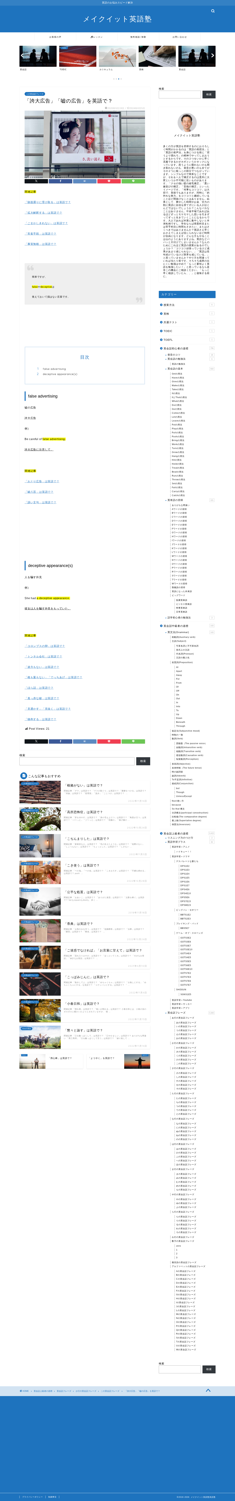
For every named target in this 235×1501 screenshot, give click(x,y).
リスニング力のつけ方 (190, 838)
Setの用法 (177, 483)
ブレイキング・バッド (187, 923)
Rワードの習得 (179, 572)
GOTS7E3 (185, 977)
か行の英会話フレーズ (183, 1043)
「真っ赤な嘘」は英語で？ (42, 698)
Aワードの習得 (179, 509)
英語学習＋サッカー (182, 1004)
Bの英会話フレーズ (186, 1275)
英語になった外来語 (182, 591)
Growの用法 (178, 452)
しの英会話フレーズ (186, 1077)
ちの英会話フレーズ (186, 1102)
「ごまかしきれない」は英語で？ (46, 223)
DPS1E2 (185, 866)
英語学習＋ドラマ (181, 856)
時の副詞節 (177, 772)
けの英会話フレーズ (186, 1059)
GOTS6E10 (186, 969)
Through (180, 726)
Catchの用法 (178, 495)
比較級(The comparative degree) (189, 817)
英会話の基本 (190, 368)
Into (178, 706)
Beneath (180, 722)
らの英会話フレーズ (186, 1216)
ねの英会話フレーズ (186, 1135)
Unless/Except (184, 796)
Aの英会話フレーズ (186, 1271)
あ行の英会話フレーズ (183, 1018)
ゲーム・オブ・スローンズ (189, 933)
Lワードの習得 (179, 552)
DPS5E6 (185, 897)
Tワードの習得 (179, 579)
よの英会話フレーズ (186, 1207)
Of (177, 687)
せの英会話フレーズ (186, 1085)
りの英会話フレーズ (186, 1220)
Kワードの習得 (179, 548)
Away (179, 675)
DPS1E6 (185, 882)
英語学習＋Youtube (182, 1000)
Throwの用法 (178, 479)
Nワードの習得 (179, 560)
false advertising (54, 369)
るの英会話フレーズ (186, 1224)
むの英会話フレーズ (186, 1182)
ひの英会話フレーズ (186, 1152)
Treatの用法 (178, 468)
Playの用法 (177, 428)
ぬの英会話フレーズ (186, 1131)
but (178, 788)
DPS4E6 (185, 889)
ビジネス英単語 (184, 604)
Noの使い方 (178, 801)
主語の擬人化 (183, 657)
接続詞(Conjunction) (183, 783)
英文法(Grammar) (190, 632)
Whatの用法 (178, 401)
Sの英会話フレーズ (186, 1338)
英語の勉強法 (178, 364)
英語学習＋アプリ (181, 1008)
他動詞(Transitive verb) (188, 751)
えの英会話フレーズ (186, 1034)
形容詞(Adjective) (181, 764)
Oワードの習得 (179, 564)
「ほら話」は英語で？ (39, 687)
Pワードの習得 (179, 568)
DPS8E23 (185, 905)
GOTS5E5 (185, 961)
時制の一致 (177, 735)
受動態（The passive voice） (191, 743)
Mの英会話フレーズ (186, 1314)
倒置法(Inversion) (181, 824)
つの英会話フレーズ (186, 1106)
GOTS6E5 (185, 965)
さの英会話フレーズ (186, 1073)
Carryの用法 (178, 491)
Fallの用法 (177, 487)
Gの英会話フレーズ (186, 1294)
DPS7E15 (185, 901)
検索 (22, 755)
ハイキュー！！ (184, 851)
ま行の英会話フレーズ (183, 1169)
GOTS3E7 (185, 946)
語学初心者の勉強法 (190, 617)
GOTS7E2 (185, 973)
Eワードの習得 (179, 525)
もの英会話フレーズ (186, 1189)
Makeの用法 (178, 385)
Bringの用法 (178, 440)
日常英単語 (181, 612)
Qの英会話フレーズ (186, 1330)
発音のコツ (190, 354)
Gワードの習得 (179, 532)
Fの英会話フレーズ (185, 1291)
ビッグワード (178, 595)
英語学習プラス (190, 842)
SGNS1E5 (185, 994)
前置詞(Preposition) (182, 662)
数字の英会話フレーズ (183, 1241)
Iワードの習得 (179, 540)
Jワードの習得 (179, 544)
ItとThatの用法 (179, 397)
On (177, 695)
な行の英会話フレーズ (183, 1119)
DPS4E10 (185, 893)
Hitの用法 (177, 460)
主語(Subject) (179, 641)
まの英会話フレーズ (186, 1174)
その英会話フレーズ (186, 1088)
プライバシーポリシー (32, 1497)
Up (177, 714)
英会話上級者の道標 (189, 833)
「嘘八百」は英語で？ (39, 491)
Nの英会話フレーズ (186, 1318)
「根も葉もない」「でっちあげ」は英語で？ (53, 677)
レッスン (98, 37)
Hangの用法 (178, 456)
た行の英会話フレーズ (183, 1093)
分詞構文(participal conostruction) (190, 813)
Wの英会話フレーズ (186, 1349)
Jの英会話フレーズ (185, 1306)
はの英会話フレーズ (186, 1149)
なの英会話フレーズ (186, 1123)
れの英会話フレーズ (186, 1228)
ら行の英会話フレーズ (183, 1212)
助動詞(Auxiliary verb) (183, 637)
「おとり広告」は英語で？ (42, 481)
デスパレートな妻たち (187, 861)
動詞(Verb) (177, 738)
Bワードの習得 (179, 513)
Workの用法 (178, 444)
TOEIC (188, 331)
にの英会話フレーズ (186, 1127)
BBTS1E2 (185, 915)
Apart (179, 671)
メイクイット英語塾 (117, 18)
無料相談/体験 (138, 37)
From (179, 683)
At (177, 667)
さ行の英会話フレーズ (183, 1068)
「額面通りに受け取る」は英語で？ (48, 202)
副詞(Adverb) (179, 776)
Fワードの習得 (179, 529)
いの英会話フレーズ (186, 1026)
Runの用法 (177, 476)
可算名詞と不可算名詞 (187, 646)
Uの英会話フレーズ (186, 1345)
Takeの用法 (178, 389)
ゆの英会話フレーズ (186, 1203)
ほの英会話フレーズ (186, 1164)
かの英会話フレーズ (186, 1048)
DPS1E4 (185, 874)
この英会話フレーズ (34, 94)
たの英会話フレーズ (186, 1098)
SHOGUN (181, 989)
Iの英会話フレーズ (185, 1302)
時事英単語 (181, 608)
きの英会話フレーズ (186, 1051)
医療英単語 (181, 600)
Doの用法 (177, 405)
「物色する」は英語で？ (40, 719)
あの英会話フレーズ (186, 1022)
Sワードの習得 (179, 576)
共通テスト (188, 322)
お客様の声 (55, 37)
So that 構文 (178, 809)
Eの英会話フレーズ (186, 1287)
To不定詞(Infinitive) (182, 779)
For (178, 679)
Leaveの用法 (178, 421)
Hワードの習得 (179, 536)
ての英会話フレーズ (186, 1110)
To (177, 710)
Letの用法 (177, 417)
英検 (188, 313)
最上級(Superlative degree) (186, 820)
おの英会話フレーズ (186, 1038)
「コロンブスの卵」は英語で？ (45, 646)
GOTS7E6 (185, 981)
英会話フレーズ (191, 1012)
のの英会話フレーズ (186, 1139)
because (176, 805)
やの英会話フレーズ (186, 1199)
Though (180, 792)
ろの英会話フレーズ (186, 1232)
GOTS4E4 (185, 953)
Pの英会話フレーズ (186, 1326)
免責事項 (52, 1497)
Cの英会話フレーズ (186, 1279)
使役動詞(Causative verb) (189, 755)
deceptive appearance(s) (60, 374)
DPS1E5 (185, 878)
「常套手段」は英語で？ (40, 233)
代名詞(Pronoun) (185, 654)
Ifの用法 (176, 393)
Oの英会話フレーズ (186, 1322)
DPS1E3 (185, 870)
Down (179, 718)
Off (177, 691)
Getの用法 (177, 374)
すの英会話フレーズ (186, 1081)
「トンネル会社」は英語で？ (43, 656)
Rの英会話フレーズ (186, 1334)
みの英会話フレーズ (186, 1178)
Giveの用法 (178, 381)
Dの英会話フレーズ (186, 1283)
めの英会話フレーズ (186, 1186)
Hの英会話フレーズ (186, 1298)
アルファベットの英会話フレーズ (188, 1266)
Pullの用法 (177, 432)
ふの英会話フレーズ (186, 1156)
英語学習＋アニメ (181, 847)
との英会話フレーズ (186, 1114)
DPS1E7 (185, 885)
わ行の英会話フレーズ (183, 1237)
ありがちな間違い (181, 505)
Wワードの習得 (179, 583)
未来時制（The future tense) (187, 768)
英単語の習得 (190, 500)
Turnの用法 (178, 448)
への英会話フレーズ (186, 1160)
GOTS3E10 (186, 949)
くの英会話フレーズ (186, 1055)
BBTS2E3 (185, 919)
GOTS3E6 (185, 942)
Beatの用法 (178, 472)
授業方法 (188, 304)
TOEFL (188, 339)
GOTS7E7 (185, 985)
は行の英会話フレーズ (183, 1144)
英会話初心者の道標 (188, 348)
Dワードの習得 (179, 521)
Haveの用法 (178, 378)
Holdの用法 (178, 464)
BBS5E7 (184, 928)
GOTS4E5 (185, 957)
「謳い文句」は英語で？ (40, 502)
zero (178, 1246)
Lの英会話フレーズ (185, 1310)
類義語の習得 (178, 587)
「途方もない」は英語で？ (42, 667)
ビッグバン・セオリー (187, 910)
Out (178, 698)
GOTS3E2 (185, 938)
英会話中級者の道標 (188, 625)
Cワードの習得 (179, 517)
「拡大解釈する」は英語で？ (43, 212)
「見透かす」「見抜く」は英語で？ (48, 708)
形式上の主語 (183, 650)
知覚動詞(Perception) (187, 759)
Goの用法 (177, 409)
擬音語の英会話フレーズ (184, 1262)
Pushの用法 (178, 436)
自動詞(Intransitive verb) (189, 747)
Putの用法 (177, 425)
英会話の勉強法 (190, 359)
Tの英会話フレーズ (185, 1342)
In (177, 702)
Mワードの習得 (179, 556)
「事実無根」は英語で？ (40, 244)
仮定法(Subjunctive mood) (186, 731)
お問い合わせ (180, 37)
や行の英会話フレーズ (183, 1194)
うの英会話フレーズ (186, 1030)
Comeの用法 (178, 413)
